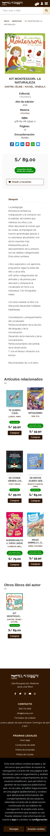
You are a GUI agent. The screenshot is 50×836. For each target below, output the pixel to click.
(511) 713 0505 (25, 708)
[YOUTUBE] (30, 694)
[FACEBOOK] (15, 694)
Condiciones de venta (25, 745)
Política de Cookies (25, 754)
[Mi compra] (37, 3)
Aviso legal (25, 740)
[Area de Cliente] (42, 3)
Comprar (14, 433)
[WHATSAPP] (35, 694)
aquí (14, 819)
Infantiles (17, 21)
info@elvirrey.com (25, 713)
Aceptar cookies (36, 829)
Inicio (6, 21)
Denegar (13, 829)
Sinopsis (13, 199)
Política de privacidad (25, 750)
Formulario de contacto (25, 718)
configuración (39, 819)
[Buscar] (46, 10)
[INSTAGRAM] (25, 694)
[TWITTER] (20, 694)
